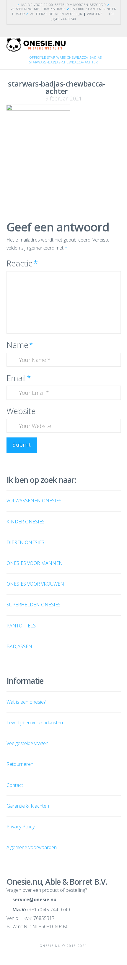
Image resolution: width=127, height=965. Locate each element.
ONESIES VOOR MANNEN (34, 563)
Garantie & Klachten (27, 806)
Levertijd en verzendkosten (34, 722)
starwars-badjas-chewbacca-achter (63, 62)
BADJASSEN (19, 646)
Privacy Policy (20, 826)
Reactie (22, 263)
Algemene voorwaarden (31, 847)
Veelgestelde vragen (27, 743)
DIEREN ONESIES (25, 542)
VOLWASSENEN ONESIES (33, 500)
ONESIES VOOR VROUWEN (35, 584)
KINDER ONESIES (25, 521)
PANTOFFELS (21, 625)
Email (18, 378)
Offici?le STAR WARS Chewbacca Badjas (66, 57)
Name (19, 344)
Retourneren (19, 764)
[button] (118, 46)
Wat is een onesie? (25, 702)
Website (21, 410)
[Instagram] (67, 30)
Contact (14, 785)
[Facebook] (60, 30)
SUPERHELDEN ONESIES (33, 604)
